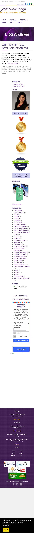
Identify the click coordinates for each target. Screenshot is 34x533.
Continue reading (14, 63)
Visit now (17, 444)
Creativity (17, 220)
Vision (4, 22)
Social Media (18, 262)
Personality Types (19, 256)
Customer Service (19, 224)
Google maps (17, 419)
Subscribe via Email (18, 86)
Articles (13, 455)
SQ (24, 71)
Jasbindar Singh (24, 481)
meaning (24, 69)
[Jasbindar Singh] (13, 12)
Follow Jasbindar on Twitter (21, 287)
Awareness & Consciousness (18, 211)
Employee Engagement (21, 230)
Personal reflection (19, 254)
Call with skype (17, 431)
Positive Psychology (20, 258)
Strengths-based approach (22, 266)
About (20, 22)
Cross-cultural (18, 222)
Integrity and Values (20, 240)
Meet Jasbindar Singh (20, 113)
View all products (17, 204)
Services (13, 20)
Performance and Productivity (19, 249)
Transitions (17, 272)
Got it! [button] (6, 529)
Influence (16, 238)
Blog (12, 22)
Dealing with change (20, 226)
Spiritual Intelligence (22, 68)
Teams (16, 270)
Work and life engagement (21, 278)
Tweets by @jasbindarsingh (20, 299)
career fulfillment (6, 69)
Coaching (17, 218)
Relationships (18, 260)
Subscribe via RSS (17, 84)
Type (15, 274)
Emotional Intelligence (16, 66)
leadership (17, 242)
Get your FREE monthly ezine (21, 175)
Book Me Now (21, 349)
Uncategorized (18, 276)
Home (4, 20)
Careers (9, 66)
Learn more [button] (6, 525)
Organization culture (20, 246)
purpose (10, 71)
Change (16, 216)
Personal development (11, 68)
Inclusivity (17, 236)
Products (23, 20)
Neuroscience (18, 244)
